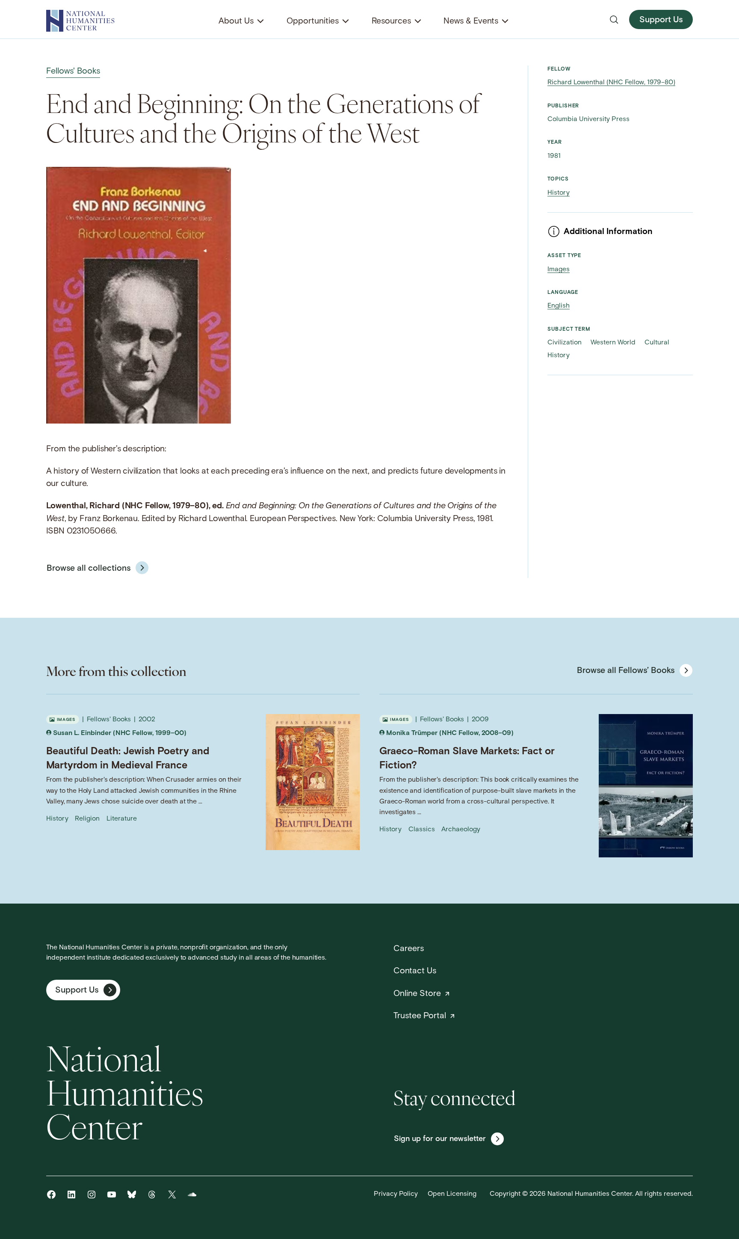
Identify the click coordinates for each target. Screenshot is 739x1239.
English (558, 305)
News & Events (470, 21)
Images (558, 269)
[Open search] (614, 20)
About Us (236, 21)
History (558, 193)
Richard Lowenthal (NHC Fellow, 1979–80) (611, 82)
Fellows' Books (73, 71)
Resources (391, 21)
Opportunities (313, 21)
